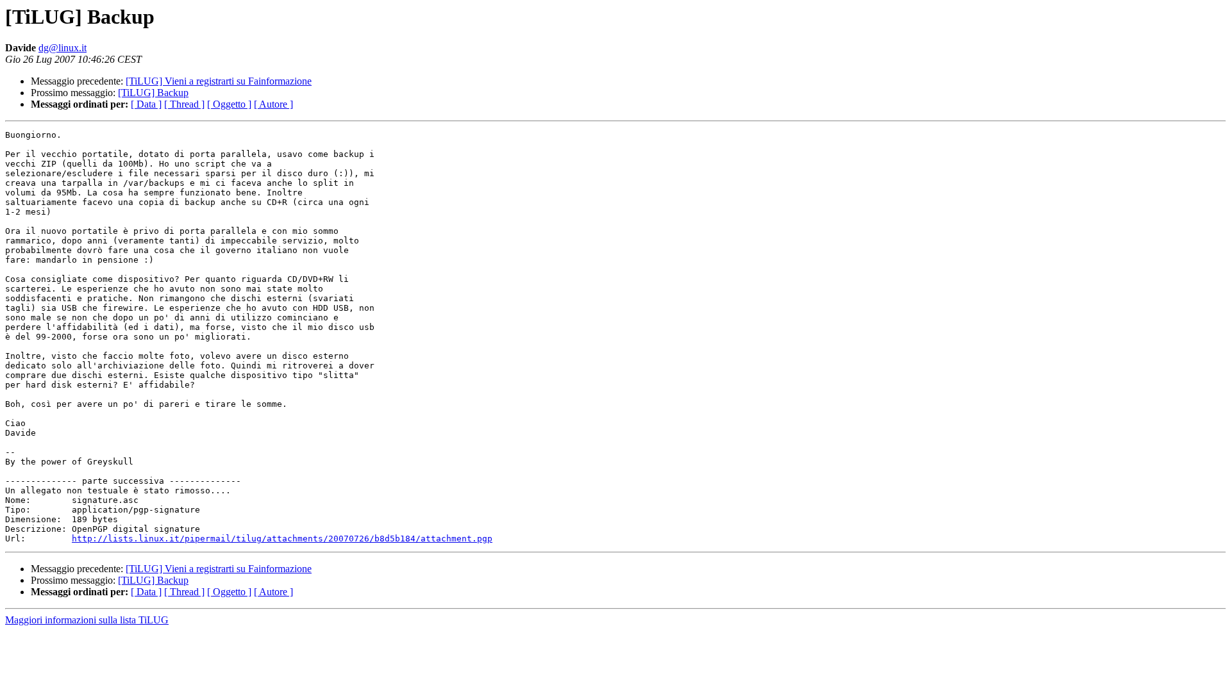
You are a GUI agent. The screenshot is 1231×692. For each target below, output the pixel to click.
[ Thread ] (184, 104)
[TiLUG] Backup (153, 92)
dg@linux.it (62, 47)
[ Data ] (146, 104)
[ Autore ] (273, 104)
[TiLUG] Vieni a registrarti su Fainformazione (219, 81)
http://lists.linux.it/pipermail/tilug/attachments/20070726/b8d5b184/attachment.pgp (282, 538)
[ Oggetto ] (229, 104)
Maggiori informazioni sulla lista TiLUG (87, 619)
